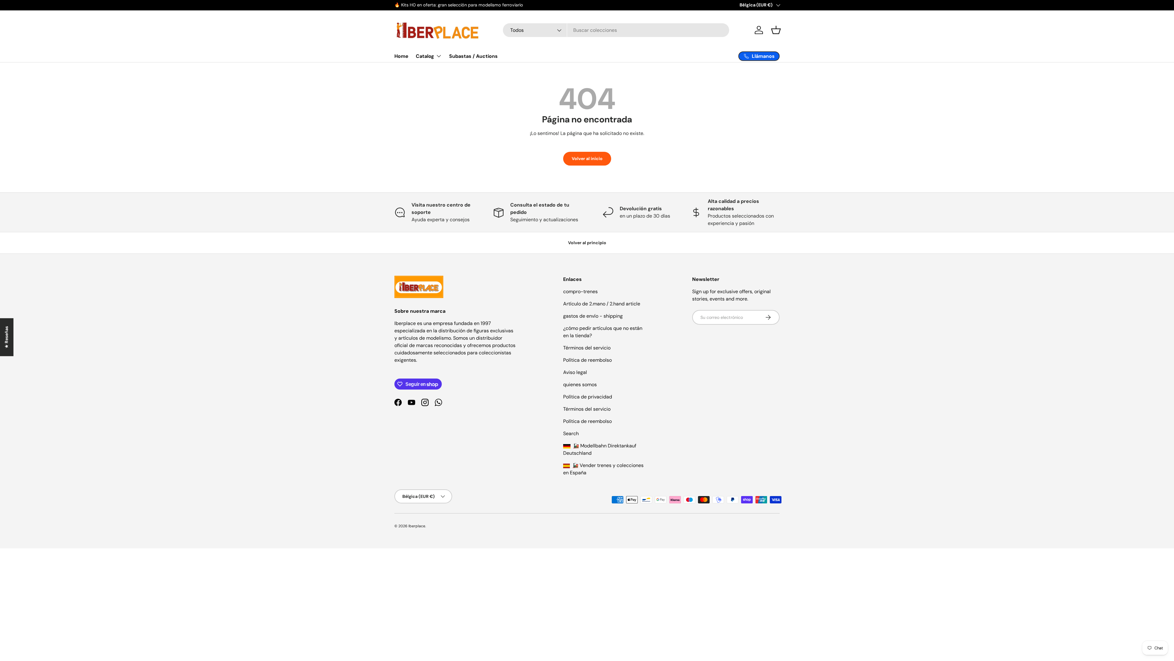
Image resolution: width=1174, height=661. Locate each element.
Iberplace (416, 526)
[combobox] (616, 30)
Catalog (425, 56)
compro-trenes (580, 291)
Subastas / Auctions (473, 56)
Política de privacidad (587, 397)
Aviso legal (575, 372)
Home (401, 56)
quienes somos (580, 384)
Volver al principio (587, 242)
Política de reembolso (587, 360)
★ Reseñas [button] (6, 337)
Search (571, 433)
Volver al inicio (587, 158)
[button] (776, 30)
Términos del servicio (587, 348)
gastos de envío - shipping (593, 316)
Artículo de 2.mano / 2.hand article (601, 304)
